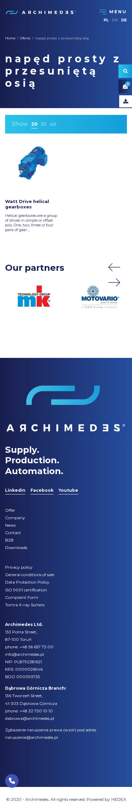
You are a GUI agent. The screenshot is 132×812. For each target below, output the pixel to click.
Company (15, 517)
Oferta (25, 38)
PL (106, 20)
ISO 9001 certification (26, 589)
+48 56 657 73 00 (36, 646)
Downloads (16, 547)
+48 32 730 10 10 (36, 710)
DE (124, 20)
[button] (12, 781)
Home (10, 38)
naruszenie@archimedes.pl (31, 737)
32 (43, 124)
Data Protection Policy (27, 582)
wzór (70, 729)
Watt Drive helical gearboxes (27, 204)
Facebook (41, 490)
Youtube (68, 490)
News (10, 525)
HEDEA (118, 799)
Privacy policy (18, 567)
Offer (10, 510)
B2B (9, 540)
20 (34, 124)
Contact (13, 532)
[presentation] (114, 267)
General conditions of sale (29, 574)
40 (53, 124)
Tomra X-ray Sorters (24, 604)
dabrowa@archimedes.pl (29, 718)
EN (115, 20)
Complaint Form (21, 597)
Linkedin (15, 490)
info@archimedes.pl (24, 654)
